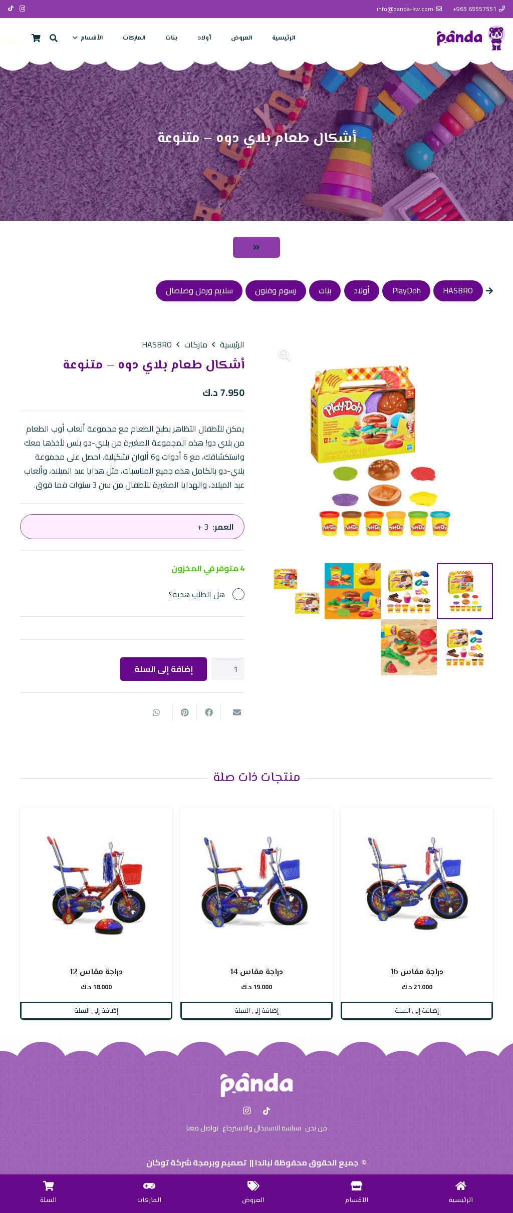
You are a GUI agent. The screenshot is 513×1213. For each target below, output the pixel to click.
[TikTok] (11, 9)
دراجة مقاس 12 (256, 972)
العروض (253, 1200)
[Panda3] (459, 38)
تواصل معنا (202, 1127)
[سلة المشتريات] (36, 38)
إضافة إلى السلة (163, 668)
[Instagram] (23, 9)
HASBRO (157, 344)
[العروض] (253, 1185)
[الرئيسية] (460, 1185)
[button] (77, 38)
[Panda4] (496, 38)
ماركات (195, 344)
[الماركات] (149, 1185)
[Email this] (232, 712)
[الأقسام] (356, 1185)
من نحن (316, 1127)
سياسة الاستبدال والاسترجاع (261, 1127)
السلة (48, 1200)
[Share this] (208, 712)
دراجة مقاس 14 (417, 972)
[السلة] (48, 1185)
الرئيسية (232, 344)
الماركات (149, 1200)
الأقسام (356, 1200)
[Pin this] (184, 712)
